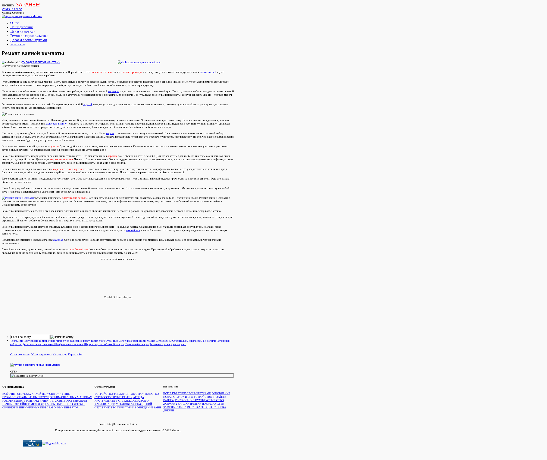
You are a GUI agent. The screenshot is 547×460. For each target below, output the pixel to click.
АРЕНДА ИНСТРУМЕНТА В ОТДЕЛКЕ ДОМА (119, 399)
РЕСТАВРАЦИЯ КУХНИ (190, 400)
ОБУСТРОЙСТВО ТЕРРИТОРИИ (114, 407)
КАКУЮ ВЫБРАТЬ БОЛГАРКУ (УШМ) (25, 400)
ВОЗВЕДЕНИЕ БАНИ (148, 407)
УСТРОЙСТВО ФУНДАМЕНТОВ (114, 393)
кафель (110, 133)
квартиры (113, 91)
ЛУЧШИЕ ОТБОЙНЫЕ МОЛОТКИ (23, 404)
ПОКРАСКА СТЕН (213, 403)
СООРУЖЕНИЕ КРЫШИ (117, 397)
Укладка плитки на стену (41, 62)
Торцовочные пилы (50, 340)
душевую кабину (56, 123)
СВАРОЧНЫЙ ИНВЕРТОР (62, 407)
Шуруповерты (93, 344)
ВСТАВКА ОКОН (198, 407)
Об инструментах (41, 354)
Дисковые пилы (31, 344)
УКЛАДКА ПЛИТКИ (188, 403)
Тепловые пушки (160, 344)
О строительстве (20, 354)
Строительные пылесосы (187, 340)
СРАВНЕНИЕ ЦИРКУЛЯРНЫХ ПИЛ (24, 407)
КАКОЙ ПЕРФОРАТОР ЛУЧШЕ (51, 393)
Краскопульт (178, 344)
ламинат (58, 239)
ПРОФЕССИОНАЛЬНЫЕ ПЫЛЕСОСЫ (25, 397)
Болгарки (118, 344)
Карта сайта (75, 354)
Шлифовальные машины (69, 344)
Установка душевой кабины (143, 62)
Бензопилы (209, 340)
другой (87, 104)
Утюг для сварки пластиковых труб (84, 340)
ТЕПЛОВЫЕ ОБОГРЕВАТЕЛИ (68, 400)
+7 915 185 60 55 (12, 9)
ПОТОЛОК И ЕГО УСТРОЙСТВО (191, 396)
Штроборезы (164, 340)
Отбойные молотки (117, 340)
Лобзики (107, 344)
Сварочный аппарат (137, 344)
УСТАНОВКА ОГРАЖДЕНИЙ (134, 404)
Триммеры (16, 340)
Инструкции (60, 354)
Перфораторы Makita (142, 340)
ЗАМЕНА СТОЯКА (175, 407)
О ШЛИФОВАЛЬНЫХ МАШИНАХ (71, 397)
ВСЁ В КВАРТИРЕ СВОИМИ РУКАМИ (187, 393)
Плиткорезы (31, 340)
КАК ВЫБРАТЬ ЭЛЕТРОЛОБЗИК (65, 404)
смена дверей (208, 72)
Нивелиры (47, 344)
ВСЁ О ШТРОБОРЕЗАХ (16, 393)
